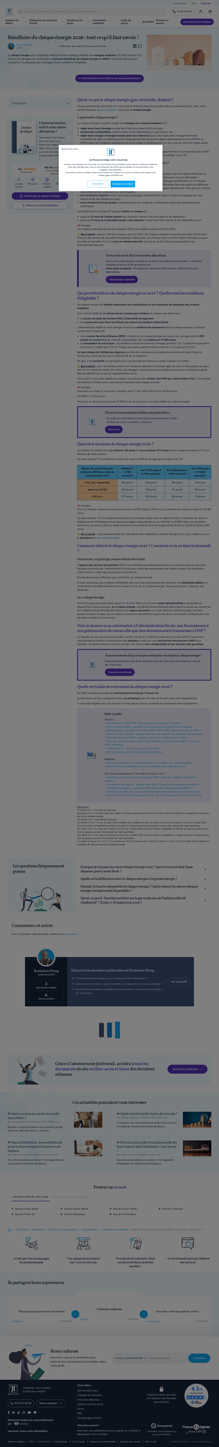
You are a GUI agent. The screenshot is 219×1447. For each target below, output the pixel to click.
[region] (111, 168)
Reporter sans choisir (69, 149)
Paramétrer (98, 184)
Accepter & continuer (122, 184)
